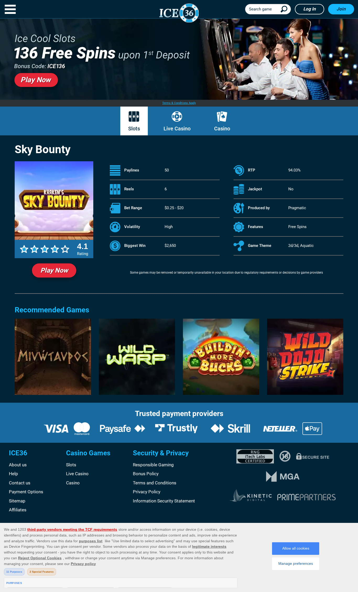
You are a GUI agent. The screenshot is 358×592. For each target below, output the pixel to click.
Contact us (19, 482)
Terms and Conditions (154, 482)
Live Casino (177, 128)
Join (341, 9)
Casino (222, 128)
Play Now (54, 270)
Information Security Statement (164, 501)
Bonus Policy (146, 473)
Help (13, 473)
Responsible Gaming (153, 464)
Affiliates (17, 509)
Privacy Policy (146, 491)
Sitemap (17, 501)
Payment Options (26, 491)
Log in (309, 9)
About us (18, 464)
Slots (134, 128)
